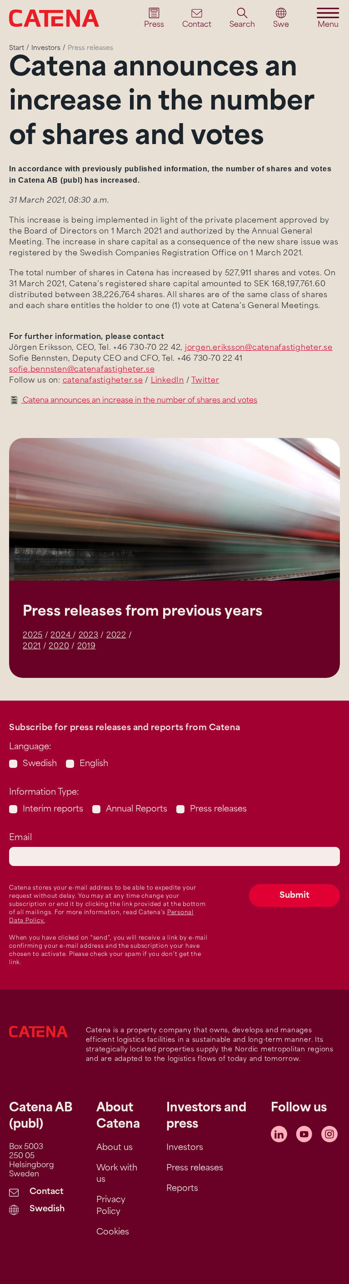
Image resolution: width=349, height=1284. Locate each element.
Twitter (205, 380)
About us (114, 1148)
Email (20, 838)
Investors (45, 48)
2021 (32, 646)
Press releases (218, 810)
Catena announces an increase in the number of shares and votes (139, 400)
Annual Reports (136, 810)
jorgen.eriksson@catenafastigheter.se (259, 348)
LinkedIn (167, 380)
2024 (61, 635)
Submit (294, 896)
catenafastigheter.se (103, 380)
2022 (116, 635)
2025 (33, 635)
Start (16, 48)
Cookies (112, 1233)
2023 (89, 635)
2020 (59, 646)
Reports (182, 1189)
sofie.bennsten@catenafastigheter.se (82, 369)
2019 (86, 646)
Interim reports (53, 810)
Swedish (40, 764)
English (94, 764)
